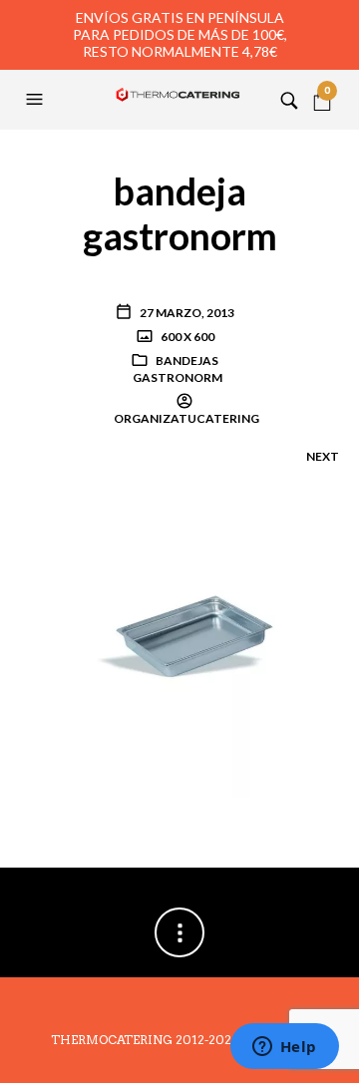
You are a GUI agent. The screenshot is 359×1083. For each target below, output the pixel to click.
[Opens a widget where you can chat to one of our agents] (284, 1048)
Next (322, 456)
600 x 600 (186, 336)
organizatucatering (186, 418)
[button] (37, 100)
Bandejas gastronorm (177, 369)
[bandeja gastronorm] (179, 636)
